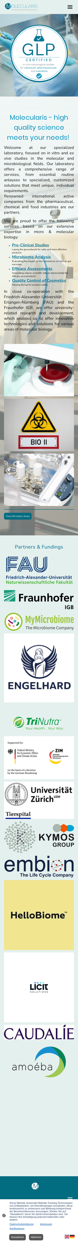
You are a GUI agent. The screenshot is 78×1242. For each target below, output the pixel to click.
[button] (67, 1236)
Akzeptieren (17, 1237)
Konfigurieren (17, 1228)
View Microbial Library (18, 516)
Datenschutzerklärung (22, 1224)
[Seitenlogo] (21, 7)
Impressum (46, 1224)
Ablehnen (36, 1237)
